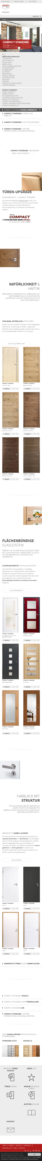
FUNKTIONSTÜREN (8, 68)
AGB (15, 1148)
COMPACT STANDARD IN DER (21, 1002)
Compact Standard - (16, 996)
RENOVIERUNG (7, 74)
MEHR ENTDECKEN (16, 860)
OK (34, 1154)
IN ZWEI (22, 964)
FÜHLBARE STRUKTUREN (10, 96)
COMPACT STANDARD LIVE (10, 105)
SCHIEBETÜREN (7, 70)
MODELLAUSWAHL (8, 94)
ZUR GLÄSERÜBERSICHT (16, 590)
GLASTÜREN (6, 72)
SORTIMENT (6, 79)
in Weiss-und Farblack (18, 114)
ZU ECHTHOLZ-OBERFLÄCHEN (16, 343)
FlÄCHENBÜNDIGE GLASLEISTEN (12, 98)
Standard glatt (23, 201)
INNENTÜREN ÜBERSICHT (11, 57)
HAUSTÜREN (32, 1)
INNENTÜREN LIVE (8, 60)
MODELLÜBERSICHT (8, 92)
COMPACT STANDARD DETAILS (11, 102)
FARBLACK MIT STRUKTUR (10, 100)
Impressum (27, 1145)
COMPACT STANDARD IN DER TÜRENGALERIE (16, 103)
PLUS (4, 55)
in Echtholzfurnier (21, 122)
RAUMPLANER (6, 62)
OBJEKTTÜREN (19, 1)
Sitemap (18, 1145)
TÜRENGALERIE (7, 58)
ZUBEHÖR (5, 81)
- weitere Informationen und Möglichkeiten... (20, 130)
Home (4, 1145)
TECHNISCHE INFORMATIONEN (12, 83)
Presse (11, 1145)
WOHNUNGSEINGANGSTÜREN (11, 66)
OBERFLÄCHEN (7, 64)
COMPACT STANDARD (14, 1008)
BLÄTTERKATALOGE (8, 77)
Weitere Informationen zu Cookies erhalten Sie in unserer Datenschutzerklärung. (21, 1158)
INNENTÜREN (5, 1)
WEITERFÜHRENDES (8, 85)
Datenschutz (7, 1148)
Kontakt (22, 1148)
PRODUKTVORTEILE (8, 76)
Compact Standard (20, 110)
